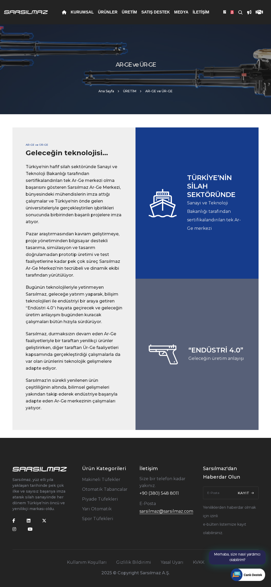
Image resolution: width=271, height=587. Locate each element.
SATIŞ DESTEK (155, 12)
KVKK (198, 562)
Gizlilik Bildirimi (133, 562)
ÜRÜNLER (108, 12)
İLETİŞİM (201, 12)
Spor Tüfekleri (97, 518)
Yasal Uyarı (172, 562)
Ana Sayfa (106, 91)
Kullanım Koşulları (87, 562)
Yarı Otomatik (97, 508)
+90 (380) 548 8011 (159, 493)
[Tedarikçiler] (257, 12)
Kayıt (244, 493)
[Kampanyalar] (247, 12)
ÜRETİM (129, 12)
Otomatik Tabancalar (105, 489)
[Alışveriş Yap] (230, 12)
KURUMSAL (82, 12)
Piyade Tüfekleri (100, 499)
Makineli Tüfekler (101, 479)
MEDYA (181, 12)
